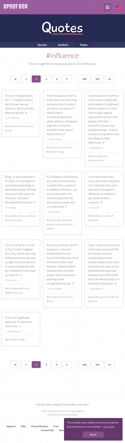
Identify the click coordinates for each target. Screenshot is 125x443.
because (100, 297)
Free (56, 426)
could (115, 297)
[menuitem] (42, 45)
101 (97, 78)
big (16, 288)
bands (92, 297)
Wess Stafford (54, 212)
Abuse (62, 430)
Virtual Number (39, 426)
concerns (101, 215)
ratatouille (28, 126)
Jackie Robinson (13, 331)
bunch (108, 297)
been (50, 297)
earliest (57, 297)
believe (92, 215)
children (58, 220)
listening (103, 156)
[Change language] (118, 7)
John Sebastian (96, 288)
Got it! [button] (93, 434)
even (71, 297)
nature (19, 126)
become (9, 288)
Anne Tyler (94, 207)
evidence (93, 301)
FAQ (23, 426)
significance (15, 339)
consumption (12, 215)
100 (84, 78)
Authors (63, 44)
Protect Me (47, 430)
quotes (19, 220)
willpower (52, 151)
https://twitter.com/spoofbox (62, 414)
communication (96, 160)
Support (11, 426)
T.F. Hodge (11, 207)
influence (10, 126)
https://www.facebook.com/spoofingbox (63, 410)
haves (33, 215)
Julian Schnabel (55, 288)
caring (50, 220)
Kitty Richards (13, 118)
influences (94, 220)
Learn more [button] (108, 426)
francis (51, 301)
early (64, 297)
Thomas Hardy (54, 139)
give (109, 215)
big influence (24, 288)
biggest (9, 292)
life (7, 339)
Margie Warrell (96, 147)
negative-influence (56, 224)
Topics (84, 44)
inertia (59, 147)
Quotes (42, 44)
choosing (18, 292)
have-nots (24, 215)
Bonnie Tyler (12, 280)
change (9, 130)
